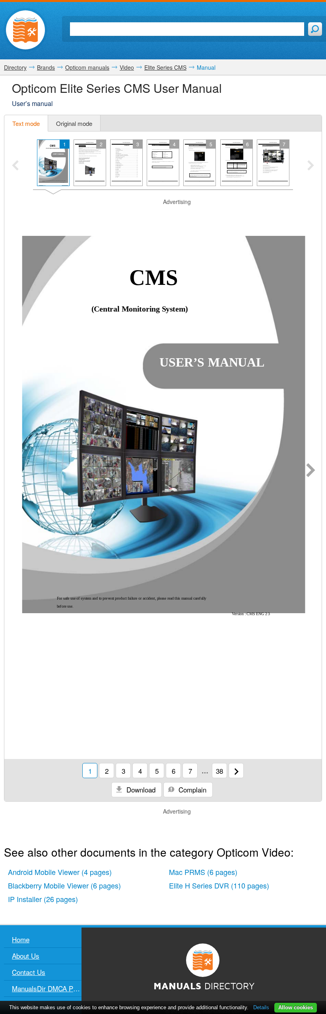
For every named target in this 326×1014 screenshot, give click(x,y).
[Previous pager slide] (15, 166)
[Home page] (25, 30)
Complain (191, 789)
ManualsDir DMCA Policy (47, 988)
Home (20, 939)
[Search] (315, 29)
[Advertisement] (163, 216)
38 (219, 771)
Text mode (26, 123)
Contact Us (28, 972)
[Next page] (311, 471)
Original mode (74, 123)
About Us (25, 956)
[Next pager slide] (311, 166)
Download (139, 789)
